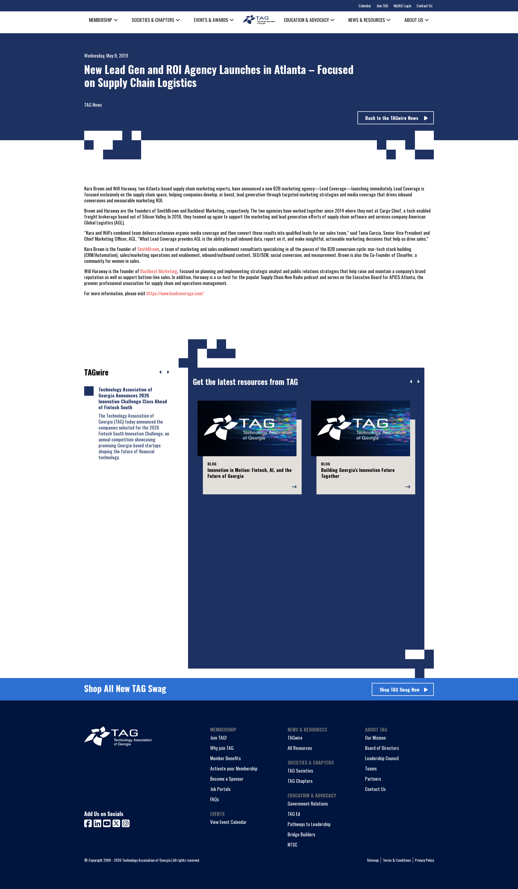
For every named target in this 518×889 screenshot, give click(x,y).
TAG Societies (300, 770)
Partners (373, 778)
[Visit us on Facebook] (89, 822)
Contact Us (424, 5)
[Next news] (168, 372)
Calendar (365, 5)
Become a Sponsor (226, 778)
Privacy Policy (424, 860)
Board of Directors (382, 747)
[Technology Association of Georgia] (259, 19)
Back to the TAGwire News (392, 117)
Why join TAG (222, 747)
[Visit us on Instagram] (126, 822)
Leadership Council (382, 757)
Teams (371, 768)
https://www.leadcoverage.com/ (175, 293)
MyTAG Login (402, 5)
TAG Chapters (300, 780)
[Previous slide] (411, 381)
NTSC (292, 844)
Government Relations (308, 803)
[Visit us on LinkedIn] (98, 822)
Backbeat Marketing (158, 270)
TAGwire (295, 737)
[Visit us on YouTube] (108, 822)
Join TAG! (218, 737)
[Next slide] (418, 381)
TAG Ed (294, 813)
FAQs (214, 799)
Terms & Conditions (397, 860)
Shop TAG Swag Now (400, 689)
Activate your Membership (233, 768)
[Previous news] (160, 372)
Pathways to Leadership (309, 823)
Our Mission (375, 737)
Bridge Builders (301, 834)
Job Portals (220, 788)
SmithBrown (148, 248)
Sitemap (373, 860)
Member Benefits (225, 757)
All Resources (300, 747)
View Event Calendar (228, 821)
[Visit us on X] (117, 822)
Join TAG (382, 5)
